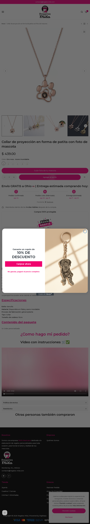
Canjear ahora (23, 264)
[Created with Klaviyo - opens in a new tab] (45, 294)
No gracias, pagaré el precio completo (24, 272)
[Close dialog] (85, 231)
